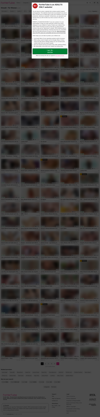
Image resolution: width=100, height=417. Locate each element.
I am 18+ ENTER (50, 51)
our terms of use (60, 55)
